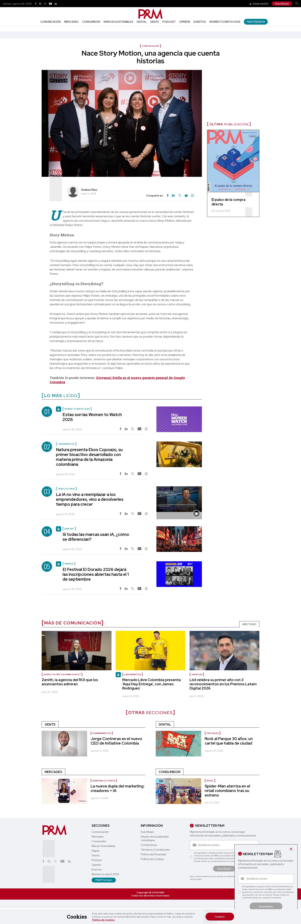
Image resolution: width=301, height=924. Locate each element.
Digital (142, 22)
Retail (210, 780)
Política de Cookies (103, 919)
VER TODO (249, 624)
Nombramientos (101, 733)
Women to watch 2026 (224, 22)
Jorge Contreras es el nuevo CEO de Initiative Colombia (116, 741)
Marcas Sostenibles (118, 22)
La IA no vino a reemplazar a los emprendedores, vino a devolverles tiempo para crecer (89, 499)
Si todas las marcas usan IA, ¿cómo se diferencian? (96, 537)
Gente (154, 22)
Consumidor (91, 22)
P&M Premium (256, 22)
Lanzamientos (132, 674)
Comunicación (50, 22)
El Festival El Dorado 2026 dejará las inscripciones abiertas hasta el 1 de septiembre (96, 574)
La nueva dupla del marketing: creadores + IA (117, 788)
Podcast (169, 22)
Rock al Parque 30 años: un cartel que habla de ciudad (229, 741)
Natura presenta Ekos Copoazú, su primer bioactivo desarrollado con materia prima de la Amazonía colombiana (89, 457)
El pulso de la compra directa (228, 201)
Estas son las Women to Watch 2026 (92, 417)
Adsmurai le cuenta (103, 780)
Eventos (200, 22)
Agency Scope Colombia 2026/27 (62, 674)
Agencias (196, 674)
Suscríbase (282, 3)
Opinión (184, 22)
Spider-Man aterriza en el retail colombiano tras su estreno (227, 791)
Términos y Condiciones (155, 849)
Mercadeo (71, 22)
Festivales (213, 733)
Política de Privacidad (153, 854)
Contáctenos (149, 845)
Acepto (220, 916)
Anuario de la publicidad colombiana (154, 838)
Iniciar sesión (260, 3)
